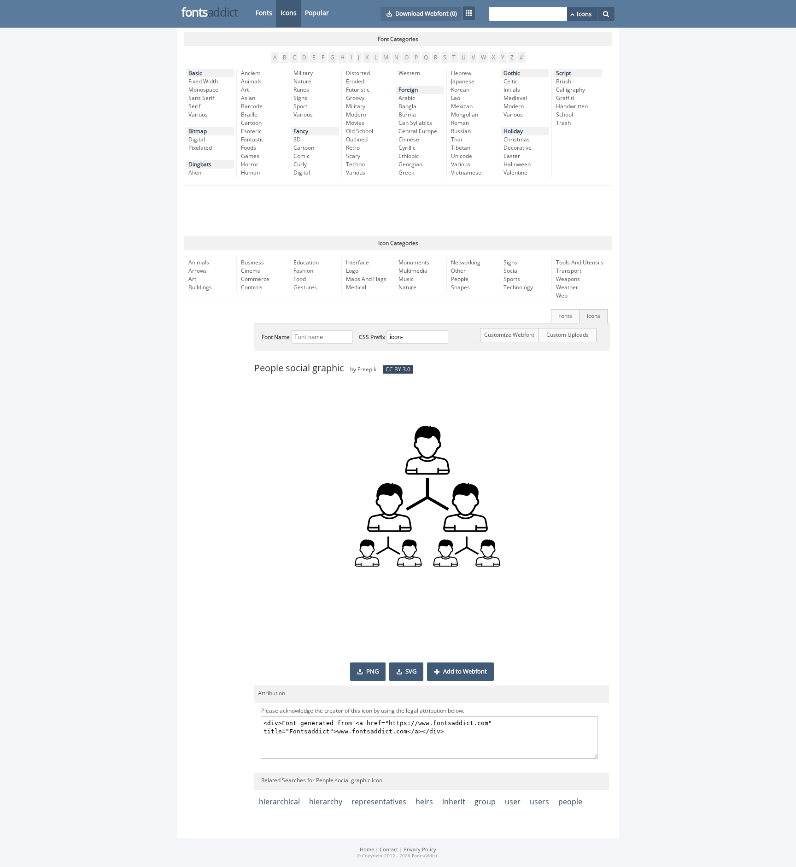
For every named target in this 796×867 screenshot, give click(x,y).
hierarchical (279, 801)
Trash (563, 123)
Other (458, 271)
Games (250, 156)
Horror (249, 164)
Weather (567, 287)
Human (250, 173)
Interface (357, 262)
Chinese (408, 139)
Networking (465, 262)
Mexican (462, 106)
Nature (302, 81)
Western (409, 73)
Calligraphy (570, 90)
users (539, 801)
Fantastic (252, 139)
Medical (356, 287)
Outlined (357, 139)
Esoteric (251, 131)
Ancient (250, 73)
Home (367, 850)
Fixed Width (203, 81)
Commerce (255, 279)
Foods (248, 148)
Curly (300, 164)
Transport (568, 271)
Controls (252, 287)
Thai (456, 139)
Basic (195, 73)
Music (406, 279)
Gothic (511, 73)
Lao (455, 98)
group (485, 801)
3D (297, 139)
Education (306, 262)
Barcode (252, 106)
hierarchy (325, 801)
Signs (300, 98)
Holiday (513, 131)
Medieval (515, 98)
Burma (407, 114)
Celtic (510, 81)
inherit (453, 801)
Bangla (407, 106)
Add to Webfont (465, 671)
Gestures (305, 287)
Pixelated (200, 148)
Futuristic (357, 90)
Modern (356, 114)
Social (511, 271)
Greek (406, 173)
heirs (424, 801)
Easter (511, 156)
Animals (251, 81)
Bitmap (197, 131)
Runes (301, 90)
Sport (300, 106)
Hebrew (461, 73)
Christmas (516, 139)
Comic (301, 156)
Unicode (461, 156)
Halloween (517, 164)
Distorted (358, 73)
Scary (353, 156)
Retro (353, 148)
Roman (460, 123)
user (513, 801)
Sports (511, 279)
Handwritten (572, 106)
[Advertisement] (398, 211)
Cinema (251, 271)
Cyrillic (407, 148)
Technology (518, 287)
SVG (410, 671)
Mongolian (464, 114)
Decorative (517, 148)
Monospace (203, 90)
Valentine (515, 173)
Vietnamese (466, 173)
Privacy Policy (420, 850)
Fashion (303, 271)
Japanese (462, 81)
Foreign (408, 90)
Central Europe (417, 131)
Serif (194, 106)
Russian (461, 131)
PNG (372, 671)
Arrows (197, 271)
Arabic (406, 98)
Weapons (568, 279)
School (564, 114)
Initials (511, 90)
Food (299, 279)
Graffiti (565, 98)
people (570, 801)
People (459, 279)
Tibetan (460, 148)
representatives (378, 801)
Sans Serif (201, 98)
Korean (460, 90)
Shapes (460, 287)
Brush (563, 81)
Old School (359, 131)
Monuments (413, 262)
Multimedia (412, 271)
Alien (194, 173)
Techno (355, 164)
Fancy (300, 131)
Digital (196, 139)
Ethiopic (408, 156)
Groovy (355, 98)
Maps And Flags (366, 279)
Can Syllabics (415, 123)
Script (563, 73)
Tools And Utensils (579, 262)
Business (252, 262)
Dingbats (199, 164)
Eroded (355, 81)
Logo (352, 271)
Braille (249, 114)
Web (562, 296)
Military (303, 73)
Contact (389, 850)
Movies (355, 123)
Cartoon (251, 123)
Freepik (366, 369)
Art (245, 90)
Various (198, 114)
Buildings (200, 287)
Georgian (410, 164)
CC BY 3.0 (398, 369)
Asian (248, 98)
